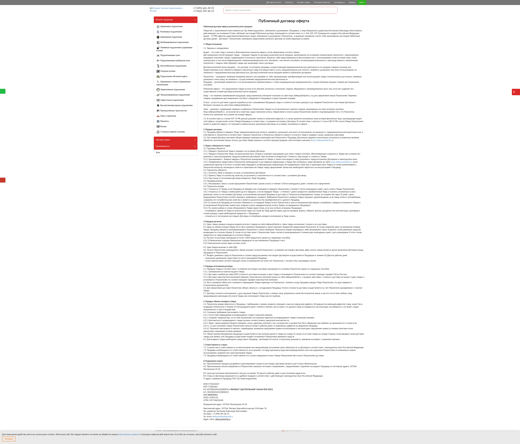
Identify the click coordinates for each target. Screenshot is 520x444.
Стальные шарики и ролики (172, 132)
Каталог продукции (164, 20)
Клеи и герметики (168, 116)
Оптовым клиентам (322, 2)
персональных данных (128, 434)
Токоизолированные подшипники (175, 95)
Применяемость (163, 146)
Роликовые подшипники (171, 32)
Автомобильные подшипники (173, 66)
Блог (158, 153)
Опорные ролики (167, 71)
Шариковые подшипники (171, 26)
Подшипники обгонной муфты (173, 76)
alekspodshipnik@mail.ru (223, 417)
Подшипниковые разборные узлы (175, 61)
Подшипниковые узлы (170, 55)
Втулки (163, 127)
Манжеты (164, 121)
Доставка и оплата (273, 2)
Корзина (352, 2)
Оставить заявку (303, 2)
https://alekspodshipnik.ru (322, 140)
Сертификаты (339, 2)
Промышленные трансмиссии (173, 111)
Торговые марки (163, 140)
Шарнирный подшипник (171, 37)
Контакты (289, 2)
